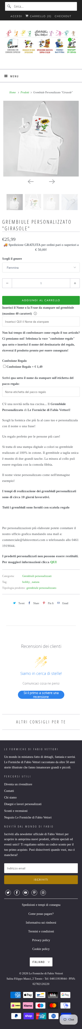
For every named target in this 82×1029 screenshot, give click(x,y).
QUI (53, 562)
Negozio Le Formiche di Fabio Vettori (28, 817)
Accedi (16, 16)
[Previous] (30, 181)
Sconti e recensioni (16, 811)
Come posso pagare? (41, 913)
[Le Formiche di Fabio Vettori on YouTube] (25, 893)
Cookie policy (41, 949)
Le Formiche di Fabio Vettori (46, 973)
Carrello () (40, 16)
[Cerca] (9, 6)
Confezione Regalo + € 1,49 (24, 366)
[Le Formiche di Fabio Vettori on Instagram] (43, 893)
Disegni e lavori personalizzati (23, 804)
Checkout (63, 16)
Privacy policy (41, 940)
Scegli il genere (12, 258)
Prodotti (25, 92)
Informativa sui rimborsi (41, 922)
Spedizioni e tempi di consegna (41, 904)
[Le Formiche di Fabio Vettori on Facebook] (17, 893)
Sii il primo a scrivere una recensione (41, 695)
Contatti (9, 791)
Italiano (39, 962)
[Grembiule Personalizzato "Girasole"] (41, 139)
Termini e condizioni (41, 931)
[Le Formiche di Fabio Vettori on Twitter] (8, 893)
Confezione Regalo (14, 360)
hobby (26, 582)
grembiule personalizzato (41, 587)
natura (35, 582)
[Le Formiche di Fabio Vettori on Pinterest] (34, 893)
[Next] (52, 181)
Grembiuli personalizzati (37, 576)
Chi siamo (10, 797)
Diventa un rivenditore (18, 784)
